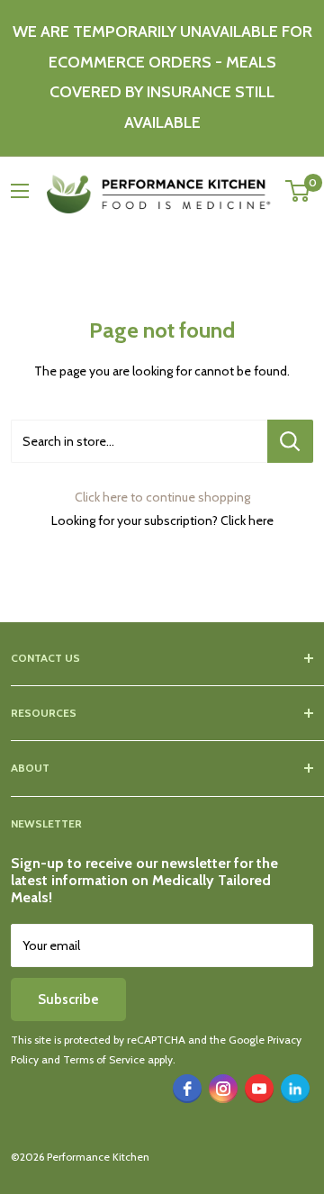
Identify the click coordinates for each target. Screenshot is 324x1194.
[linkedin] (295, 1088)
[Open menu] (20, 191)
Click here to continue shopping (162, 497)
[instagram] (223, 1088)
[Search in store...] (290, 441)
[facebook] (187, 1088)
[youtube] (259, 1088)
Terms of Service (104, 1059)
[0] (298, 191)
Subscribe (68, 999)
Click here (247, 520)
